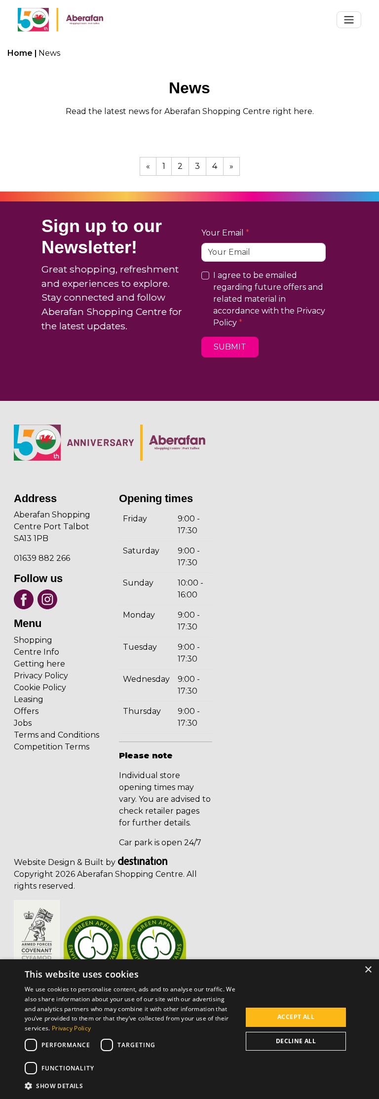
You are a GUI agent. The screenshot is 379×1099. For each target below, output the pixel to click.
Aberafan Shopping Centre (104, 311)
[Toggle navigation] (349, 19)
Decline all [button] (296, 1041)
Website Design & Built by (64, 862)
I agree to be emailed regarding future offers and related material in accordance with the (269, 299)
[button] (130, 1086)
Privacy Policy (41, 675)
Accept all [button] (295, 1017)
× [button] (368, 970)
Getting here (39, 663)
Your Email (222, 232)
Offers (26, 711)
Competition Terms (51, 746)
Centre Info (36, 652)
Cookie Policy (40, 687)
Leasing (28, 699)
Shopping (33, 640)
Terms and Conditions (56, 735)
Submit (230, 347)
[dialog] (189, 1029)
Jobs (23, 723)
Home (20, 53)
